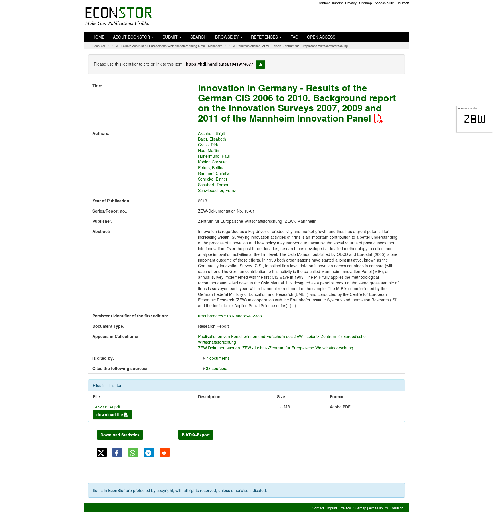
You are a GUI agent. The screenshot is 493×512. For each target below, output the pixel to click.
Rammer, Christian (215, 173)
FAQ (294, 37)
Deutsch (402, 2)
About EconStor (132, 37)
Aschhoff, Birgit (211, 133)
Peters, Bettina (211, 167)
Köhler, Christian (213, 162)
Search (198, 37)
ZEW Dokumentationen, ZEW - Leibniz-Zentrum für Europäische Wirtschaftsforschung (288, 45)
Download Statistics (120, 435)
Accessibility (384, 2)
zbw (475, 119)
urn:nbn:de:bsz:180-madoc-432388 (230, 316)
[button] (102, 452)
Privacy (351, 2)
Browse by (227, 37)
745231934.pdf (106, 407)
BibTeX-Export (196, 435)
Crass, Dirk (208, 144)
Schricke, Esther (212, 179)
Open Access (321, 37)
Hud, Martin (208, 150)
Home (98, 37)
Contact (324, 2)
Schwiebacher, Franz (217, 190)
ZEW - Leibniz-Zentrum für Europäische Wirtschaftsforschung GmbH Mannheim (167, 45)
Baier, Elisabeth (212, 139)
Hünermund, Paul (214, 156)
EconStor (98, 45)
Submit (171, 37)
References (265, 37)
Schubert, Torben (213, 184)
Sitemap (365, 2)
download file (110, 414)
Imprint (337, 2)
